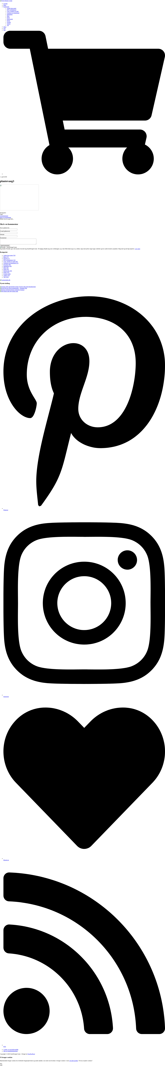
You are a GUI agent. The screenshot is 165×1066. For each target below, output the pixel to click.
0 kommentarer (4, 216)
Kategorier (6, 6)
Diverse (6, 258)
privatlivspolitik (73, 1060)
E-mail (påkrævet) (5, 231)
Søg (4, 30)
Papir (8, 17)
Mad (8, 16)
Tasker (8, 23)
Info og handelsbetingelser (10, 1051)
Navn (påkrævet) (4, 228)
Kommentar (3, 238)
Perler (8, 20)
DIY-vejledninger (11, 10)
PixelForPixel (31, 1054)
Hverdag (7, 264)
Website (2, 234)
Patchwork (10, 19)
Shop (4, 27)
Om (4, 28)
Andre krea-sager (11, 8)
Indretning (9, 14)
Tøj (8, 25)
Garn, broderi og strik (13, 11)
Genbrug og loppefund (13, 13)
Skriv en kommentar (5, 217)
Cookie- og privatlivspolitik (10, 1049)
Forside (5, 3)
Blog (4, 5)
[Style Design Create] (6, 0)
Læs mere (137, 249)
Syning (9, 22)
